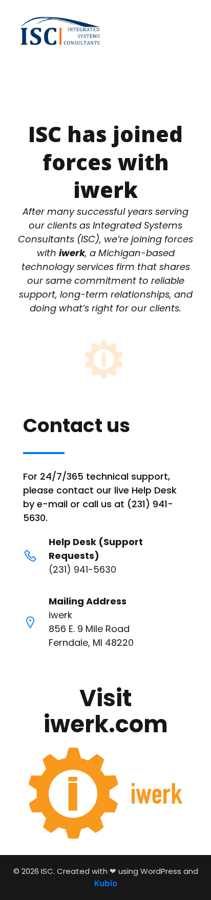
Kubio (105, 883)
